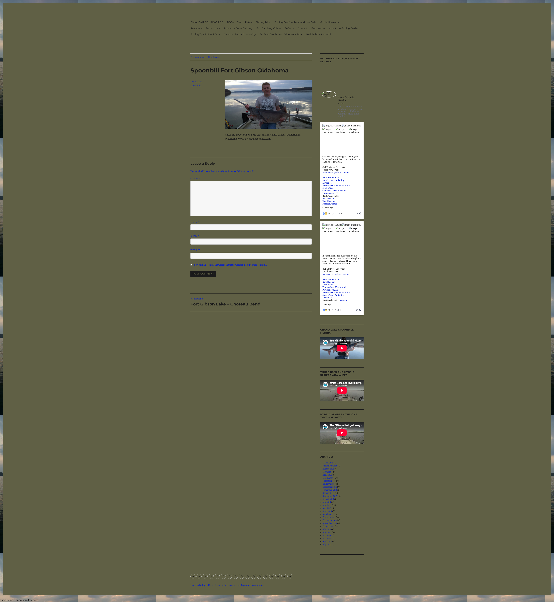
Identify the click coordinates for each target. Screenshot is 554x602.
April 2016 (327, 475)
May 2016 (327, 472)
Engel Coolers (328, 201)
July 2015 (327, 502)
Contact (302, 28)
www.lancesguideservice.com (336, 172)
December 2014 (330, 520)
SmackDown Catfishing (333, 180)
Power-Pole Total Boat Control (336, 185)
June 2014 (327, 532)
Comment (197, 178)
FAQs (288, 28)
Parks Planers (328, 198)
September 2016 (330, 466)
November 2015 (330, 490)
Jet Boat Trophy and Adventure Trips (281, 34)
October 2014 (329, 526)
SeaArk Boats (328, 188)
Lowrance (327, 183)
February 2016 (329, 481)
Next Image (213, 57)
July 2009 (327, 544)
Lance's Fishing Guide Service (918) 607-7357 (211, 585)
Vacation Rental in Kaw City (240, 34)
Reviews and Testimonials (205, 28)
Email (194, 236)
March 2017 (328, 463)
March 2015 (328, 514)
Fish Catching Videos (268, 28)
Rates (248, 22)
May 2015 (327, 508)
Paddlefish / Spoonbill (318, 34)
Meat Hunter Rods (330, 177)
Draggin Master (329, 204)
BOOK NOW (234, 22)
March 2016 (328, 478)
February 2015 (329, 517)
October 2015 (329, 493)
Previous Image (197, 57)
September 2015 (330, 496)
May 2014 (327, 535)
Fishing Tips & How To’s (203, 34)
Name (194, 222)
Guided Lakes (328, 22)
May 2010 (327, 538)
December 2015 (330, 487)
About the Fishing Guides (344, 28)
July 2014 (327, 529)
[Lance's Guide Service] (329, 94)
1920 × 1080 (195, 86)
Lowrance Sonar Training (238, 28)
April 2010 (327, 541)
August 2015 (328, 499)
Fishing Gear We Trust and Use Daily (295, 22)
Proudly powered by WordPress (250, 585)
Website (195, 250)
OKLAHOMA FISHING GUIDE (206, 22)
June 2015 (327, 505)
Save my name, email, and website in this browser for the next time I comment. (230, 265)
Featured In (318, 28)
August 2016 (328, 469)
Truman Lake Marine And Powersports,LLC (334, 192)
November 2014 (330, 523)
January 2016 (329, 484)
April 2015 (327, 511)
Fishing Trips (263, 22)
